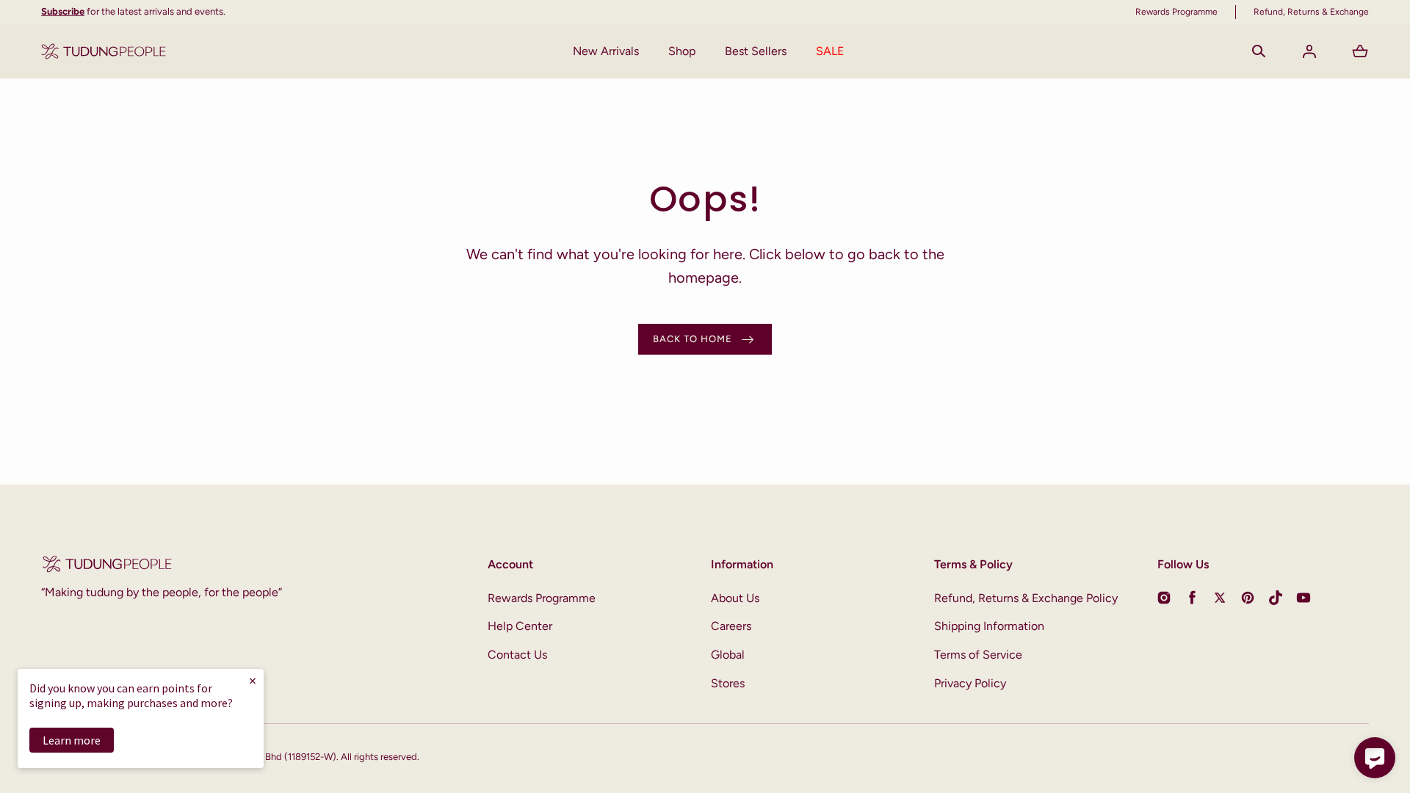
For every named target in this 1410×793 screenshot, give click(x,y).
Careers (731, 626)
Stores (728, 683)
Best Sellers (756, 51)
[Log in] (1309, 51)
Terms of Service (978, 655)
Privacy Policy (970, 683)
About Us (735, 598)
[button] (1259, 51)
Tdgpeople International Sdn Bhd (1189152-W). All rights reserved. (280, 756)
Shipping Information (989, 626)
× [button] (252, 680)
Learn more (72, 740)
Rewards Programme (542, 598)
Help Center (520, 626)
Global (728, 655)
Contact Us (517, 655)
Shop (681, 51)
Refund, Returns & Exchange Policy (1026, 598)
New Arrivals (606, 51)
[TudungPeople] (103, 51)
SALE (830, 51)
